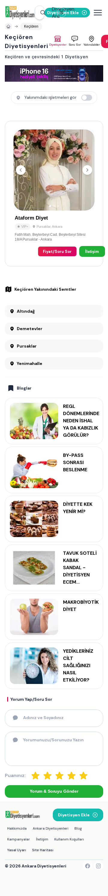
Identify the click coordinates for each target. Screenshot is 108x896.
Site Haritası (42, 850)
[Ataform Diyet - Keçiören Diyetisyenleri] (54, 193)
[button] (39, 12)
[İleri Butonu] (21, 170)
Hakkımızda (17, 828)
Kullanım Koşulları (69, 839)
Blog (78, 828)
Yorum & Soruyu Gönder (54, 791)
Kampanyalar (18, 839)
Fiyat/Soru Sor (57, 251)
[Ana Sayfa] (20, 12)
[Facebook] (87, 866)
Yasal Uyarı (16, 850)
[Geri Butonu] (87, 170)
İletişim (92, 251)
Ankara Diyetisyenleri (50, 828)
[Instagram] (98, 866)
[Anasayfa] (8, 26)
